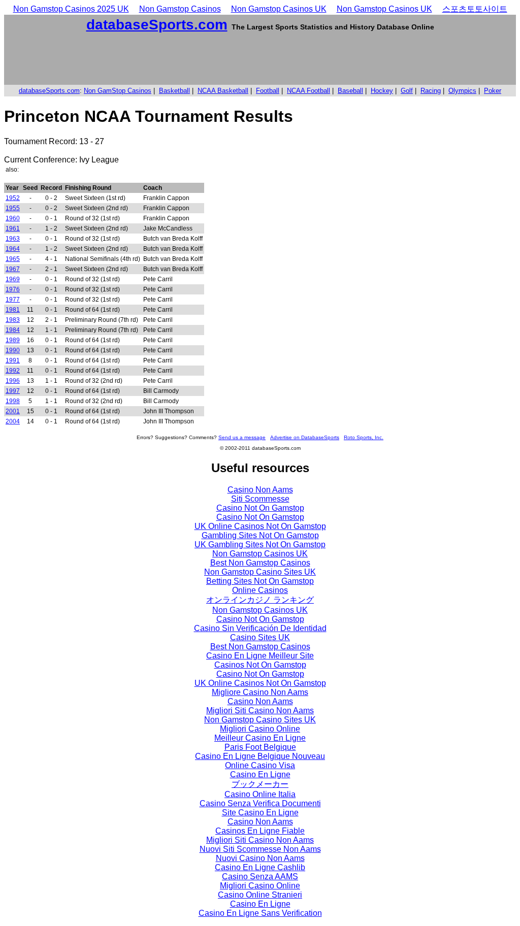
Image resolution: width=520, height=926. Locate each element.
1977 (13, 299)
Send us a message (242, 437)
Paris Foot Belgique (260, 747)
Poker (492, 90)
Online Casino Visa (260, 765)
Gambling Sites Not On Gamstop (260, 535)
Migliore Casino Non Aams (260, 692)
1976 (13, 289)
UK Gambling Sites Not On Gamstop (260, 544)
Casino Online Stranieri (260, 894)
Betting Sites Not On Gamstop (260, 581)
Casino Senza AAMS (260, 876)
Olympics (462, 90)
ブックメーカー (260, 784)
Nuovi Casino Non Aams (260, 858)
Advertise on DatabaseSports (304, 437)
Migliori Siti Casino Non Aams (260, 710)
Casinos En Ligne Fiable (260, 830)
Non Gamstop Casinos (180, 9)
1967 (13, 269)
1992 (13, 370)
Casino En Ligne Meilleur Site (260, 655)
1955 (13, 208)
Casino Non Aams (260, 489)
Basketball (174, 90)
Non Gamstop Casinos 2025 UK (71, 9)
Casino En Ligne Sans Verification (260, 913)
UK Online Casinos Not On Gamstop (260, 526)
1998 (13, 401)
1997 (13, 390)
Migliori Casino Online (260, 728)
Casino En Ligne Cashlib (260, 867)
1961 (13, 228)
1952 (13, 198)
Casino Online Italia (260, 794)
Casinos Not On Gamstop (260, 664)
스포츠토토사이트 (474, 9)
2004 (13, 421)
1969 (13, 279)
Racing (430, 90)
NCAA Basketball (223, 90)
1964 (13, 248)
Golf (407, 90)
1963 (13, 238)
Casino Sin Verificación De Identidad (260, 628)
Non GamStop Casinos (117, 90)
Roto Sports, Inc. (363, 437)
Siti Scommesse (260, 498)
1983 (13, 319)
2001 (13, 411)
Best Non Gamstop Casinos (260, 562)
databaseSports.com (157, 24)
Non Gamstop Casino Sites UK (260, 572)
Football (267, 90)
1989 (13, 340)
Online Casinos (260, 590)
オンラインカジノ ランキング (260, 600)
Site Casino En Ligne (260, 812)
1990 (13, 350)
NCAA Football (308, 90)
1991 (13, 360)
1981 (13, 309)
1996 (13, 380)
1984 (13, 330)
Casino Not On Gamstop (260, 508)
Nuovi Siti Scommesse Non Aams (260, 849)
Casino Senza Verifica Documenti (260, 803)
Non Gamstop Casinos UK (279, 9)
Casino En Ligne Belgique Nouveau (260, 756)
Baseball (350, 90)
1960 (13, 218)
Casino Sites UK (260, 637)
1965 (13, 258)
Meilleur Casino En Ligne (260, 738)
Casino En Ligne (260, 774)
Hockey (382, 90)
